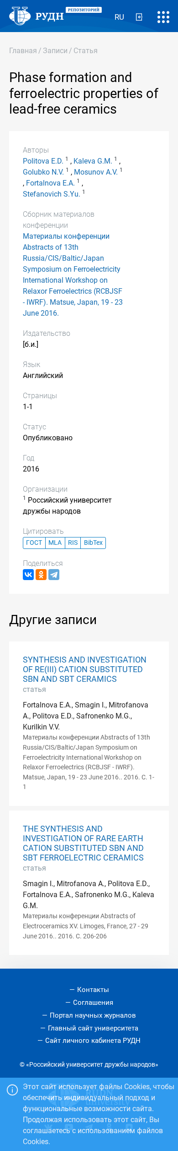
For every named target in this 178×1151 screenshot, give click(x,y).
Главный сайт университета (93, 1028)
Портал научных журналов (93, 1015)
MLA (55, 543)
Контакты (93, 990)
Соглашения (93, 1002)
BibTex (93, 543)
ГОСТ (34, 543)
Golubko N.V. (43, 172)
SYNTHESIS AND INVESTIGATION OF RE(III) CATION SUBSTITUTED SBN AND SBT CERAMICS (85, 669)
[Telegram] (53, 574)
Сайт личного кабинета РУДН (93, 1040)
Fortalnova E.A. (50, 183)
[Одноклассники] (41, 574)
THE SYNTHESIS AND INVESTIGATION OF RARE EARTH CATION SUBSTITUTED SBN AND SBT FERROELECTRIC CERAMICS (83, 843)
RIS (73, 543)
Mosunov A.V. (96, 172)
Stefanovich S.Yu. (51, 194)
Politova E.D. (43, 161)
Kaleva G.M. (92, 161)
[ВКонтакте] (28, 574)
